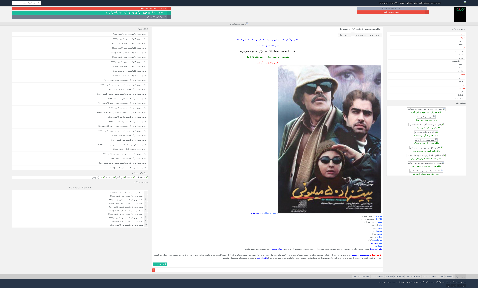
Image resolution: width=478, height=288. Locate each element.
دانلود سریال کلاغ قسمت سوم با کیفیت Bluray (129, 66)
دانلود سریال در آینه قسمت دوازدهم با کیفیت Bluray (127, 117)
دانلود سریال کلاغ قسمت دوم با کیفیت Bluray (129, 71)
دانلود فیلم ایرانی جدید (413, 276)
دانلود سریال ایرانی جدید (361, 276)
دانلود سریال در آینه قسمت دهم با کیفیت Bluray (128, 135)
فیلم (415, 3)
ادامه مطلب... (160, 264)
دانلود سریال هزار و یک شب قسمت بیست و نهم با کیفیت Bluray (122, 85)
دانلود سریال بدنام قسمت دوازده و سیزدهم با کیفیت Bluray (124, 154)
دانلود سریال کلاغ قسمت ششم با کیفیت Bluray (128, 52)
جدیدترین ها (86, 187)
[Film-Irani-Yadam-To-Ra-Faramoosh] (426, 155)
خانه (165, 17)
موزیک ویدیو (459, 98)
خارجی (461, 44)
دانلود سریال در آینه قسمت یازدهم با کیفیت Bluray (127, 122)
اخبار (463, 34)
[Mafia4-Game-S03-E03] (426, 163)
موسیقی (461, 88)
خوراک (453, 286)
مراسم (462, 85)
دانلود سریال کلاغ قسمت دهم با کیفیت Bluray (129, 34)
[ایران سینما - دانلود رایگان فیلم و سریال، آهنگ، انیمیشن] (465, 2)
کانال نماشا (394, 3)
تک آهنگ (460, 95)
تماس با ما (384, 3)
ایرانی (377, 35)
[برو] (14, 3)
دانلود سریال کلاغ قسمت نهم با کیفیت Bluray (129, 39)
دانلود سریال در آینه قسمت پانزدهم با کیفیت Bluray (127, 89)
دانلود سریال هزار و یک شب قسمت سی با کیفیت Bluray (125, 80)
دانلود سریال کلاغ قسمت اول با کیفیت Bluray (129, 76)
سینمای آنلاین (424, 3)
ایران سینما (389, 276)
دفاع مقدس (456, 61)
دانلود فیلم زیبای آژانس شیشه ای (426, 135)
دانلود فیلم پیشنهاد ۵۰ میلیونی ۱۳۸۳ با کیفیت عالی (359, 29)
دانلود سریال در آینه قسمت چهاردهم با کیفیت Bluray (127, 99)
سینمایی (374, 243)
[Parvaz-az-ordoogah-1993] (426, 140)
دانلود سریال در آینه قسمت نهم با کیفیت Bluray (128, 140)
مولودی (460, 81)
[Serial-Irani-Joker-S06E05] (426, 124)
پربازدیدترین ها (74, 187)
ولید (448, 286)
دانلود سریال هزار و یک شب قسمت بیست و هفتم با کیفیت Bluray (122, 103)
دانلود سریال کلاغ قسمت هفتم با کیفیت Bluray (129, 48)
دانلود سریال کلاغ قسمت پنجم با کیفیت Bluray (129, 57)
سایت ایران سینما (377, 276)
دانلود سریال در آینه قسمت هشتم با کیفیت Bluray (128, 158)
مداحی (461, 78)
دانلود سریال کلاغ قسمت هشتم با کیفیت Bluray (129, 43)
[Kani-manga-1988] (426, 117)
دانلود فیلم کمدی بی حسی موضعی (426, 151)
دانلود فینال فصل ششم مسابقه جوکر (426, 128)
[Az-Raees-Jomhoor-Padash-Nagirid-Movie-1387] (426, 109)
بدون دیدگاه (343, 35)
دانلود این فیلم (262, 258)
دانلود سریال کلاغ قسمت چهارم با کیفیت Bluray (128, 62)
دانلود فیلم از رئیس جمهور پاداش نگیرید (426, 112)
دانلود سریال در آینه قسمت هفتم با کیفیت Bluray (128, 168)
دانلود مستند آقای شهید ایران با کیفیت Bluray (129, 149)
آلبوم (461, 92)
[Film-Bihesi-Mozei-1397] (426, 148)
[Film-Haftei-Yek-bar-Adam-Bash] (426, 171)
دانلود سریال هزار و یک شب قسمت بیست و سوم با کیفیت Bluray (122, 145)
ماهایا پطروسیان (375, 249)
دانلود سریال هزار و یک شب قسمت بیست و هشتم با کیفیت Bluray (121, 94)
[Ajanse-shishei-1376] (426, 132)
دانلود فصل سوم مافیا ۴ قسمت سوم (426, 166)
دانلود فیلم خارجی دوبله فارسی (433, 276)
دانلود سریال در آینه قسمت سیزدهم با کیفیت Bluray (127, 108)
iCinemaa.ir (449, 276)
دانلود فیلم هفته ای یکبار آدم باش (426, 174)
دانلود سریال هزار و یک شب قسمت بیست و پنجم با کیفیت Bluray (122, 126)
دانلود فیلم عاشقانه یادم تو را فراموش (426, 158)
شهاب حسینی (276, 249)
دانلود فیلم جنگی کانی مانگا (426, 120)
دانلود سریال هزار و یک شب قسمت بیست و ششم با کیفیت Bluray (121, 112)
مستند (461, 67)
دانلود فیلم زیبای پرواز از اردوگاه (426, 143)
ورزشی (460, 71)
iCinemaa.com (399, 276)
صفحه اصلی (435, 3)
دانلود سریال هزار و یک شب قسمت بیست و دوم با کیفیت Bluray (122, 163)
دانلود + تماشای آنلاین (391, 12)
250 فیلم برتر (458, 51)
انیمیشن (409, 3)
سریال (402, 3)
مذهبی (462, 74)
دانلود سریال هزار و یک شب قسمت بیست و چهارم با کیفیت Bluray (121, 131)
